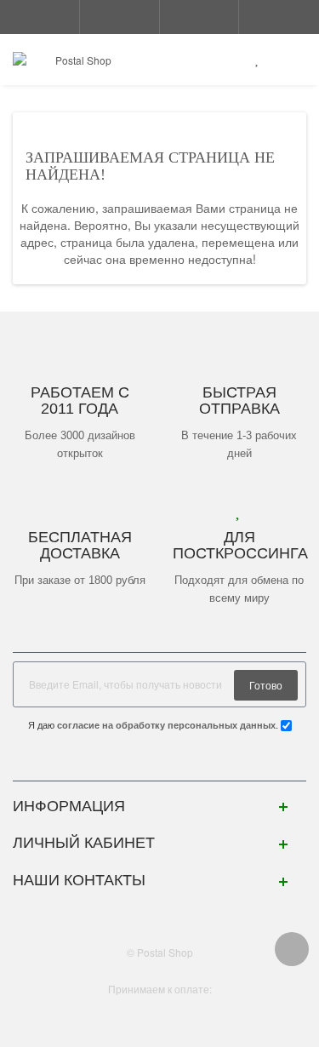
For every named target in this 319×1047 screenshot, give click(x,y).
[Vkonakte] (159, 763)
